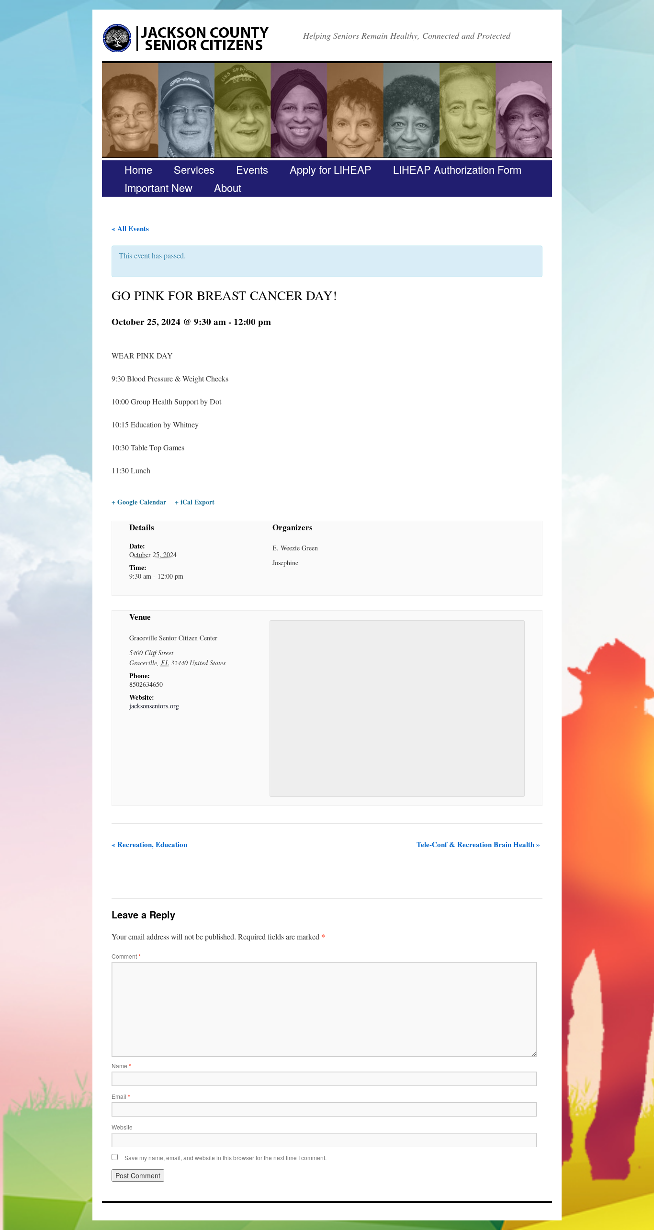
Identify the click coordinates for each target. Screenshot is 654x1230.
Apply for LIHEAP (331, 169)
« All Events (130, 228)
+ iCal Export (194, 502)
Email (121, 1096)
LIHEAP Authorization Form (457, 169)
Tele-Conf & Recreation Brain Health (478, 844)
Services (194, 169)
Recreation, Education (149, 844)
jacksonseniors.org (154, 705)
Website (122, 1127)
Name (121, 1066)
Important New (158, 187)
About (227, 187)
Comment (126, 956)
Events (252, 169)
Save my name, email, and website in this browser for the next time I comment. (225, 1157)
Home (138, 169)
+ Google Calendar (139, 502)
